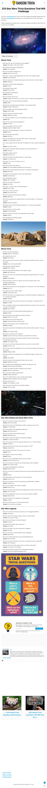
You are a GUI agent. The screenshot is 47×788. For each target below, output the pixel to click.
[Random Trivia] (23, 2)
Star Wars (11, 16)
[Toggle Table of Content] (15, 56)
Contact (9, 775)
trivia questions (11, 18)
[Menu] (2, 3)
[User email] (2, 660)
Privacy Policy (6, 772)
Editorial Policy (7, 777)
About (4, 775)
